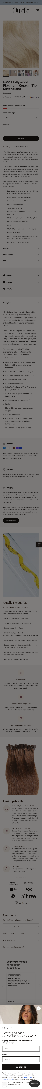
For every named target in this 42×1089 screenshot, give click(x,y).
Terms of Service (7, 1079)
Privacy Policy (28, 1077)
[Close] (39, 1008)
